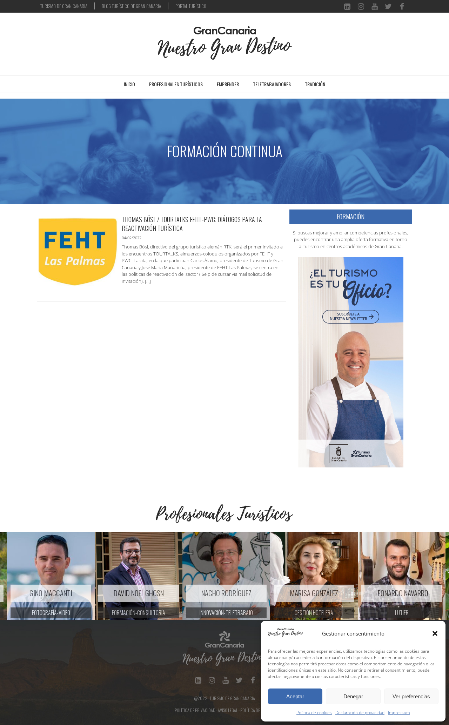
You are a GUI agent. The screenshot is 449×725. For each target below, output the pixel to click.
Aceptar (295, 696)
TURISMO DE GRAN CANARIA (63, 5)
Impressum (399, 713)
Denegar (353, 696)
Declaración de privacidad (359, 713)
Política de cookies (314, 713)
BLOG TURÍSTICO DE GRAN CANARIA (131, 5)
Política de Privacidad (195, 710)
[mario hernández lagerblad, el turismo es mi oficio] (350, 361)
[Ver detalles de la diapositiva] (44, 576)
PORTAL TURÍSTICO (190, 5)
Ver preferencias (411, 696)
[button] (434, 633)
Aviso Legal (228, 710)
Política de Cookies (257, 710)
